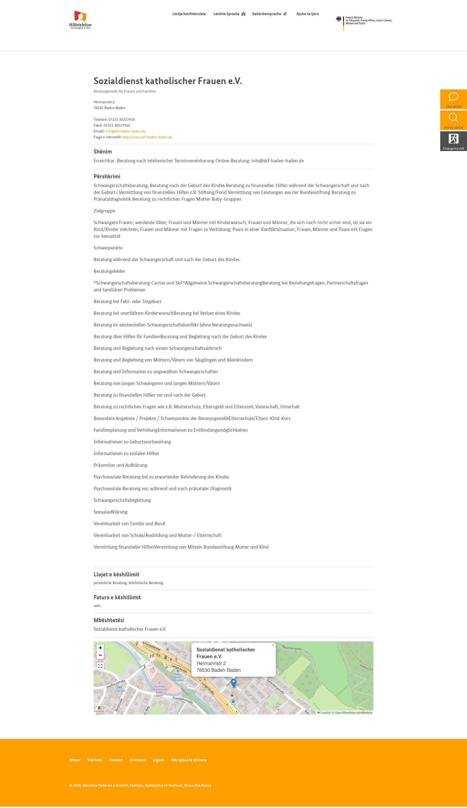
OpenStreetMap (345, 712)
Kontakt (116, 760)
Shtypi (74, 760)
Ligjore (158, 760)
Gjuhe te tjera (307, 13)
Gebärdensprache (266, 13)
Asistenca (138, 760)
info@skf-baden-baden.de (126, 131)
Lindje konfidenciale (189, 13)
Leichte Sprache (227, 13)
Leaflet (325, 712)
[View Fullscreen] (100, 666)
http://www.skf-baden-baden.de (147, 137)
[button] (234, 683)
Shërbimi (94, 760)
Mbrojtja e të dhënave (189, 760)
